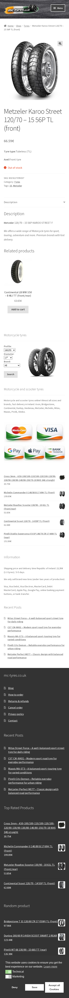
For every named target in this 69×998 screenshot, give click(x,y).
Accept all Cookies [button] (54, 987)
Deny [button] (15, 987)
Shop (18, 25)
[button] (60, 43)
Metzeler (17, 185)
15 (11, 185)
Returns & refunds (18, 701)
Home (11, 25)
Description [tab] (10, 202)
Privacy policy (16, 714)
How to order (15, 694)
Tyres (26, 25)
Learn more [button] (50, 966)
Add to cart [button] (18, 309)
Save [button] (34, 987)
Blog (11, 688)
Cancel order (15, 707)
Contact (13, 720)
